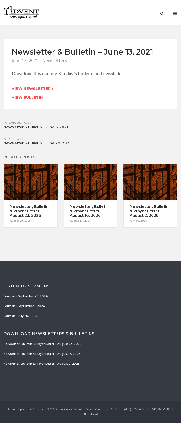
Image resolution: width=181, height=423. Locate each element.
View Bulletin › (28, 97)
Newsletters (54, 60)
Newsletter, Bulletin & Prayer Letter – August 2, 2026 (41, 363)
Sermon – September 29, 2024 (26, 296)
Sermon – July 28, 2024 (20, 316)
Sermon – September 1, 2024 (24, 306)
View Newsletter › (32, 88)
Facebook (91, 414)
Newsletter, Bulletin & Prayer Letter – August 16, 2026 (42, 354)
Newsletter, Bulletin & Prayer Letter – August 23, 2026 (42, 344)
